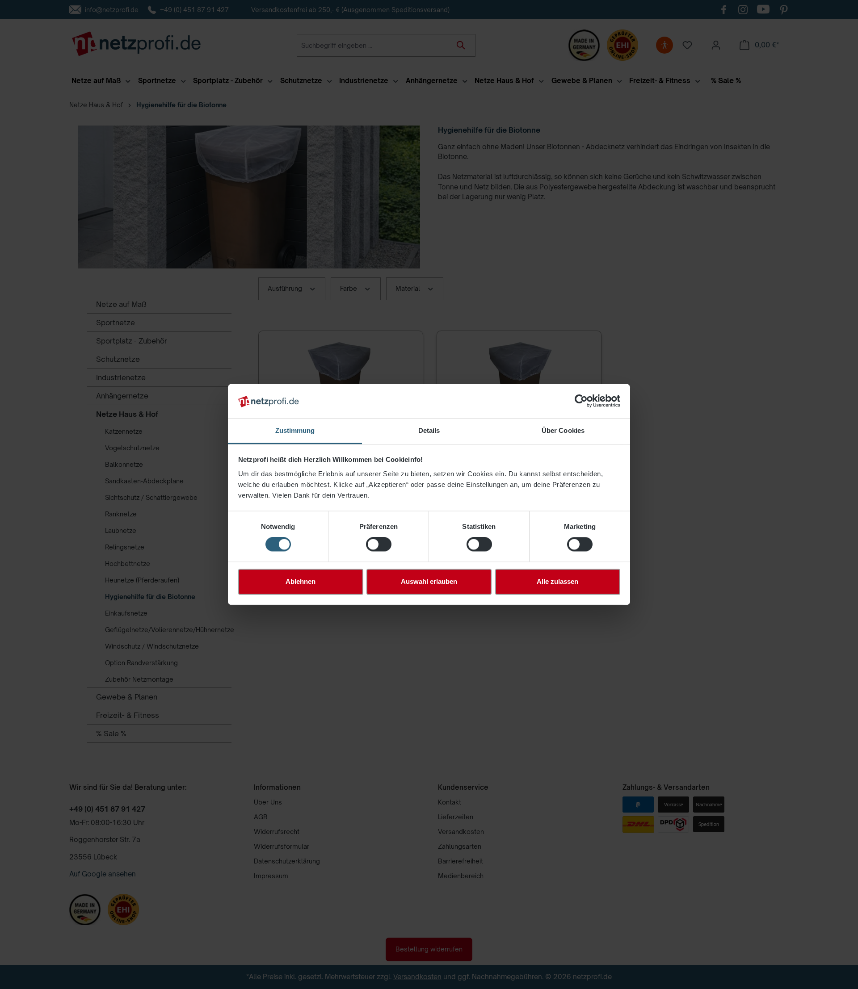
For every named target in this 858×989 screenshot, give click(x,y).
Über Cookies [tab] (563, 430)
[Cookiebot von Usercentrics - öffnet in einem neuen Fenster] (581, 401)
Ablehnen (300, 581)
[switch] (378, 544)
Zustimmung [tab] (295, 430)
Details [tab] (429, 430)
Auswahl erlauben (429, 581)
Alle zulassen (557, 581)
